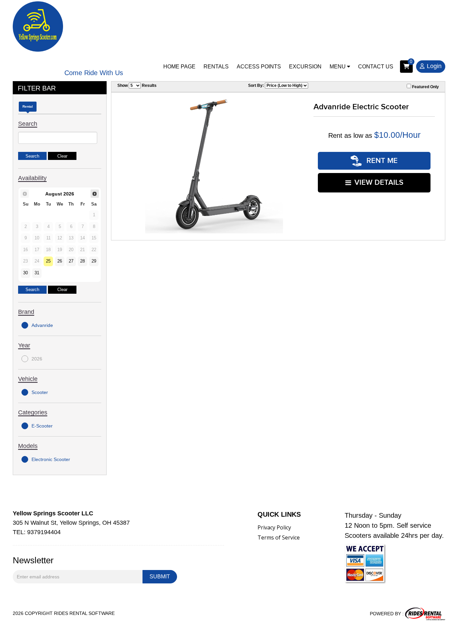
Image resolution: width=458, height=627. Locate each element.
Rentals (216, 66)
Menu (338, 66)
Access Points (259, 66)
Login (434, 66)
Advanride (42, 325)
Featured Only (425, 86)
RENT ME (381, 160)
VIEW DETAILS (378, 182)
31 (37, 273)
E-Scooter (42, 426)
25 (48, 261)
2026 (37, 358)
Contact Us (375, 66)
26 (59, 261)
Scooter (40, 392)
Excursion (305, 66)
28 (82, 261)
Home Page (179, 66)
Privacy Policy (274, 527)
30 (25, 273)
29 (94, 261)
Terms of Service (278, 537)
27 (71, 261)
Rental (27, 106)
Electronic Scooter (51, 459)
